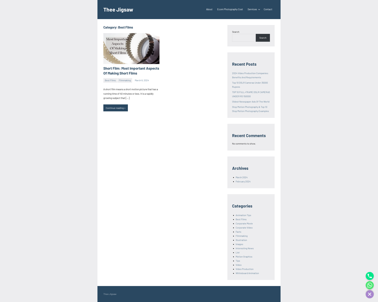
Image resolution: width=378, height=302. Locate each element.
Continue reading (115, 107)
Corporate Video (244, 227)
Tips (238, 260)
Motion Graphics (244, 256)
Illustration (241, 240)
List (238, 252)
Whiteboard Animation (247, 273)
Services (252, 9)
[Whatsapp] (370, 285)
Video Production (245, 269)
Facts (238, 231)
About (209, 9)
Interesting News (245, 248)
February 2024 (243, 181)
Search (235, 31)
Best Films (110, 80)
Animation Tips (243, 215)
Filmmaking (125, 80)
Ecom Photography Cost (230, 9)
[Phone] (370, 276)
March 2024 (242, 177)
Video (239, 264)
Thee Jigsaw (118, 9)
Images (239, 244)
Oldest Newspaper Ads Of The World (250, 101)
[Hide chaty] (370, 294)
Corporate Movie (244, 223)
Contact (268, 9)
